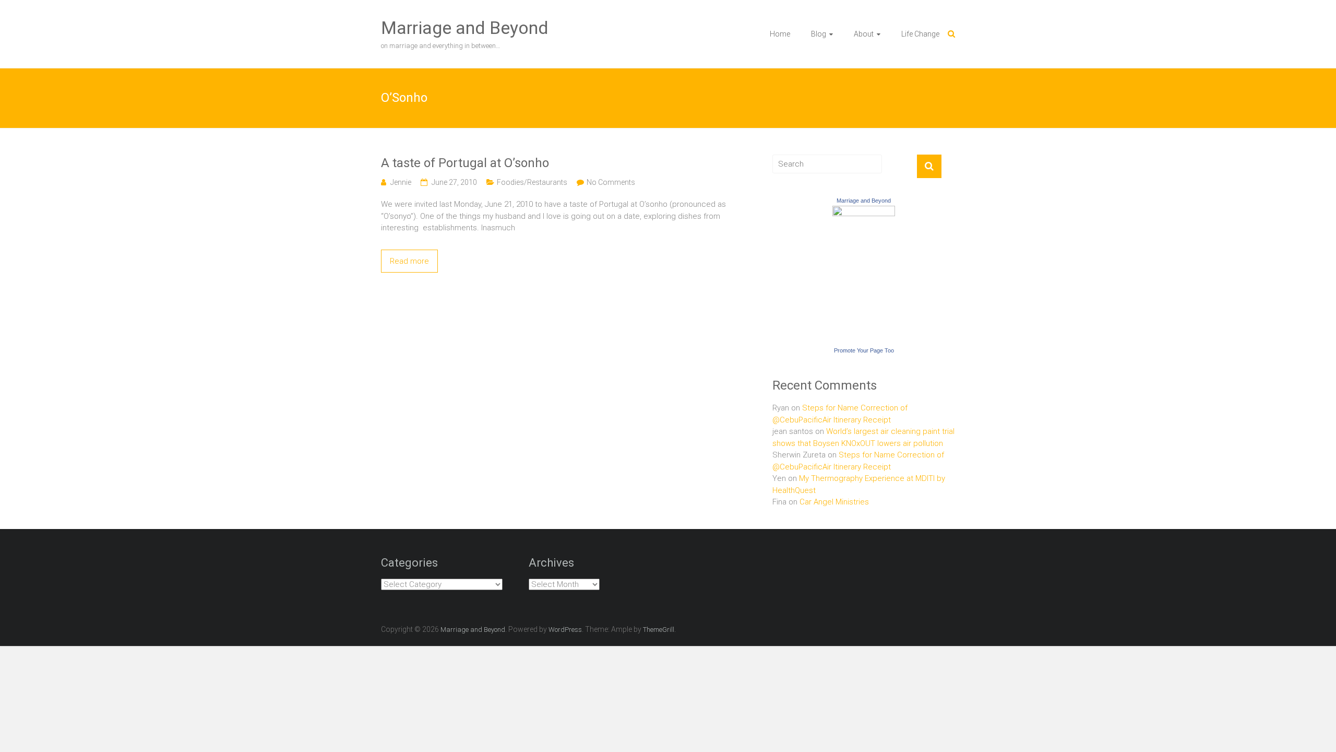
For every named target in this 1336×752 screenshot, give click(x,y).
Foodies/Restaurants (532, 182)
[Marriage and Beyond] (863, 211)
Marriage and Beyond (464, 27)
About (864, 34)
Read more (409, 261)
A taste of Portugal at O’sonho (465, 163)
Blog (818, 34)
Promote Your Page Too (864, 350)
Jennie (400, 182)
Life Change (920, 34)
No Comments (611, 182)
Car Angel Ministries (834, 502)
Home (780, 34)
